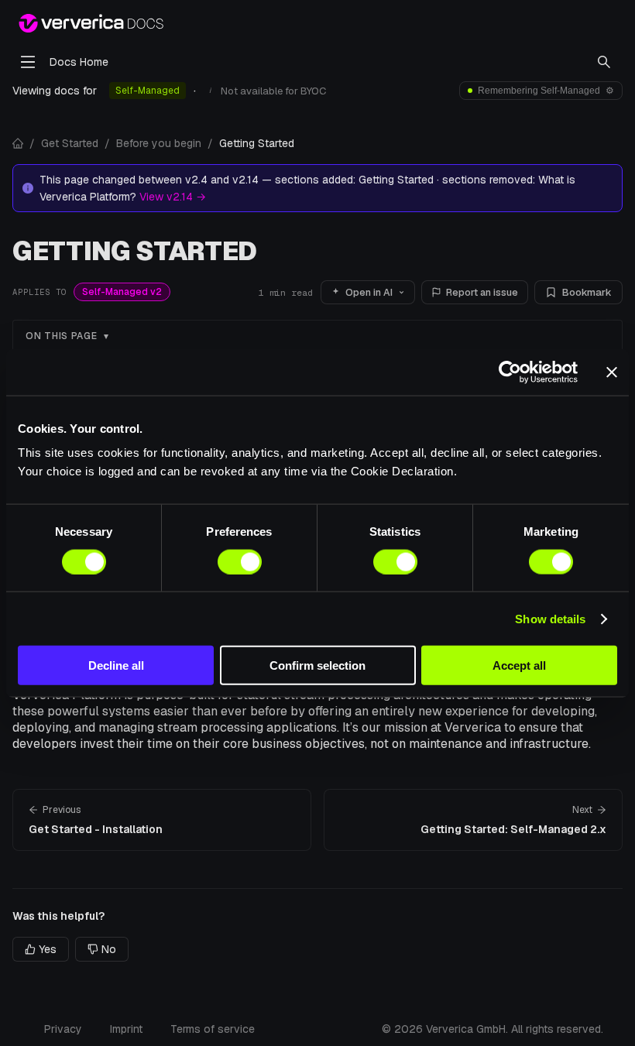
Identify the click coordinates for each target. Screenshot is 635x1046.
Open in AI (369, 292)
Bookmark (587, 292)
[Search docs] (604, 62)
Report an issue (482, 292)
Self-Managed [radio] (147, 90)
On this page (62, 336)
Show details (550, 618)
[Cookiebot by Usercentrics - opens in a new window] (510, 371)
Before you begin (158, 143)
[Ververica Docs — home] (91, 23)
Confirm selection (317, 665)
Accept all (519, 665)
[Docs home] (17, 143)
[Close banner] (611, 371)
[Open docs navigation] (28, 62)
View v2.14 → (172, 197)
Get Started (69, 143)
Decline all (116, 665)
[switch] (240, 561)
